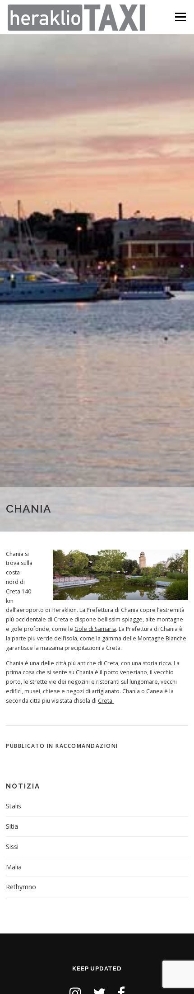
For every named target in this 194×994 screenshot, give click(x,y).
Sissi (12, 846)
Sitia (12, 826)
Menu (179, 17)
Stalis (13, 806)
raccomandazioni (86, 746)
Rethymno (21, 886)
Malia (14, 867)
